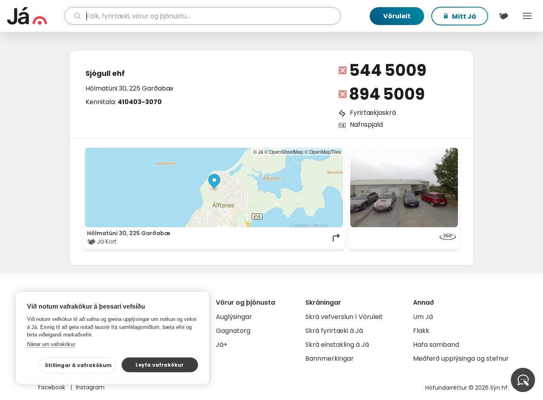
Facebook (52, 387)
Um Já (423, 316)
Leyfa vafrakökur (160, 364)
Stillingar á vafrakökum (78, 365)
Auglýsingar (234, 316)
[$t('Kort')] (503, 16)
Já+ (221, 344)
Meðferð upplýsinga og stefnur (461, 358)
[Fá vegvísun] (336, 238)
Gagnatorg (233, 330)
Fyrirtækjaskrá (373, 112)
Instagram (90, 387)
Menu (527, 16)
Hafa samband (436, 344)
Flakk (421, 330)
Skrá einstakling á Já (337, 344)
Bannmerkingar (329, 358)
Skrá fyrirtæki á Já (334, 330)
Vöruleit (397, 16)
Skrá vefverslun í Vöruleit (344, 316)
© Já (258, 151)
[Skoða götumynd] (404, 187)
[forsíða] (34, 16)
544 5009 (388, 70)
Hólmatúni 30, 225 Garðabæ (129, 88)
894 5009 (387, 94)
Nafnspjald (366, 124)
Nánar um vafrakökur (51, 344)
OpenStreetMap (286, 151)
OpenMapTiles (325, 151)
